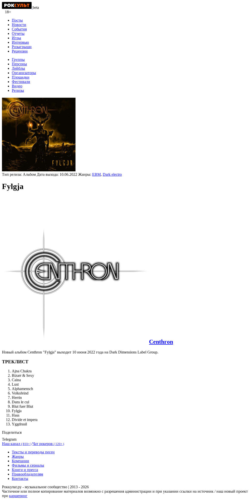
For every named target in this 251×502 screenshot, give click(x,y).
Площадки (20, 77)
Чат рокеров (48, 444)
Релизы (18, 90)
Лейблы (18, 68)
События (19, 29)
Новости (19, 25)
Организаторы (24, 73)
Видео (17, 86)
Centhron (161, 342)
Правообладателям (27, 474)
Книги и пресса (25, 470)
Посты (17, 20)
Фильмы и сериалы (28, 465)
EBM (96, 174)
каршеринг (18, 496)
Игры (16, 38)
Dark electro (112, 174)
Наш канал (16, 444)
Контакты (20, 478)
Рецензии (20, 51)
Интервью (20, 42)
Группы (18, 59)
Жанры (18, 456)
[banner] (17, 7)
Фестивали (21, 82)
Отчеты (18, 33)
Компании (20, 461)
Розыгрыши (22, 47)
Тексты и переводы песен (33, 452)
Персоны (19, 64)
